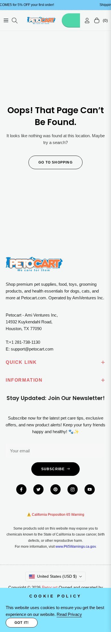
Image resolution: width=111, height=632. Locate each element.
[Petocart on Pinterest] (55, 489)
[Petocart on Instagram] (72, 489)
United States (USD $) (57, 576)
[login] (85, 20)
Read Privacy (69, 614)
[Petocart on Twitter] (38, 489)
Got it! (22, 623)
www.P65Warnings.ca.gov (76, 547)
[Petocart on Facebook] (21, 489)
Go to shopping (55, 162)
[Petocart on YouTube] (90, 489)
